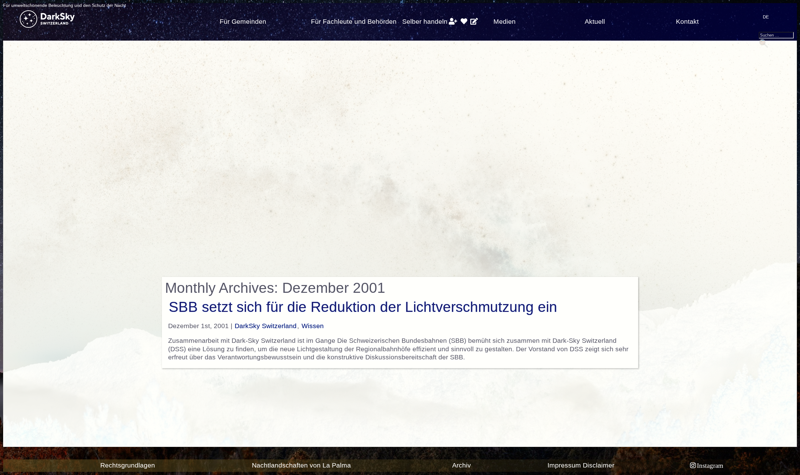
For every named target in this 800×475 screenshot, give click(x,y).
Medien (504, 21)
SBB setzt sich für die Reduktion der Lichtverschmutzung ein (363, 307)
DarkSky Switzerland (266, 326)
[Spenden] (464, 22)
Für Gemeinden (243, 21)
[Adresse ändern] (474, 22)
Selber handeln (425, 21)
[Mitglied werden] (453, 22)
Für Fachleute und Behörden (354, 21)
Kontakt (687, 21)
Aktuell (595, 21)
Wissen (313, 326)
